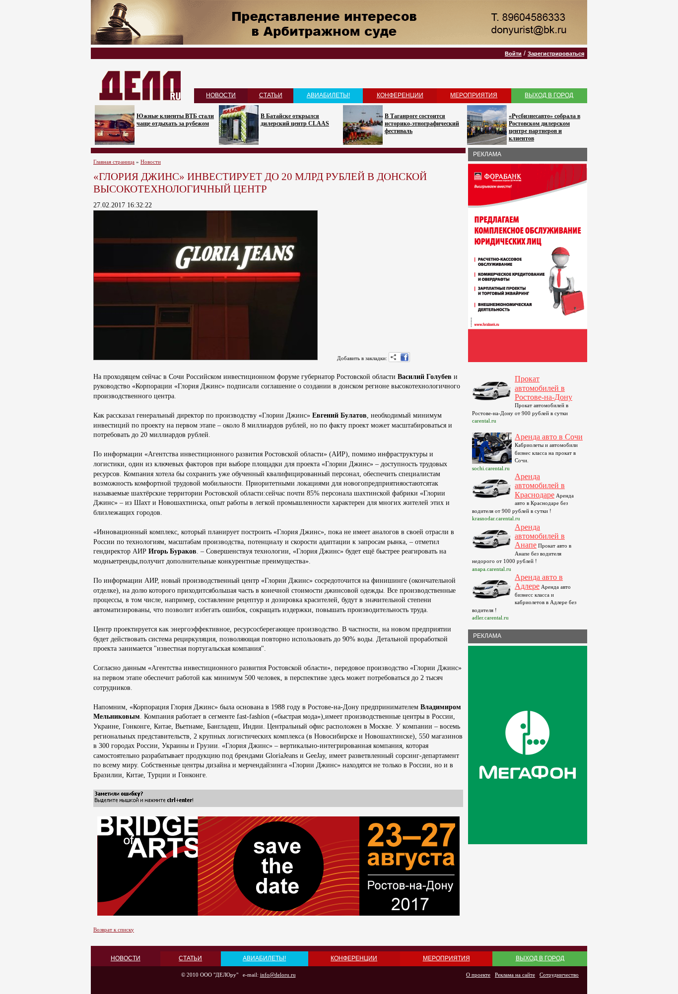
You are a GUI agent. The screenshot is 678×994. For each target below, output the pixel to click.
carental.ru (484, 421)
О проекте (478, 975)
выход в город (549, 95)
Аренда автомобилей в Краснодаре (540, 485)
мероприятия (473, 95)
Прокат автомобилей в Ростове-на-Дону (543, 387)
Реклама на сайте (515, 975)
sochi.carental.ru (491, 468)
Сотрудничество (559, 975)
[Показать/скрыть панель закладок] (394, 357)
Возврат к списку (113, 929)
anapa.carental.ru (491, 569)
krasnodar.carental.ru (496, 518)
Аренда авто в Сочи (549, 437)
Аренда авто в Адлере (539, 581)
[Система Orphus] (144, 803)
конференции (400, 95)
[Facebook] (404, 357)
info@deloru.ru (278, 975)
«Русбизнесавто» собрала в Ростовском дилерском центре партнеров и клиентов (544, 127)
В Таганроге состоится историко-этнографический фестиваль (422, 123)
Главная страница (114, 162)
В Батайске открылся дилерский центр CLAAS (295, 120)
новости (221, 95)
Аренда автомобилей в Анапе (540, 536)
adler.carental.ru (490, 618)
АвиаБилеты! (328, 95)
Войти (513, 54)
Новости (150, 162)
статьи (270, 95)
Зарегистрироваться (556, 54)
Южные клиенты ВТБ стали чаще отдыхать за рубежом (175, 120)
